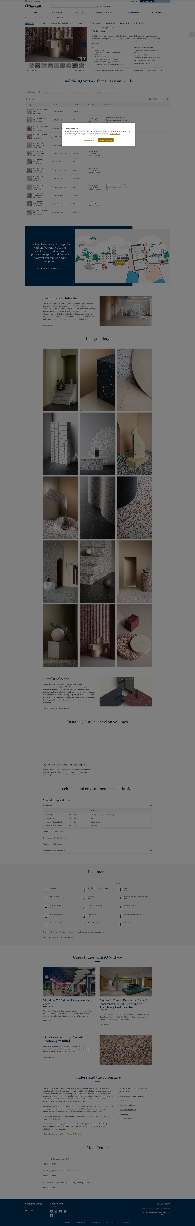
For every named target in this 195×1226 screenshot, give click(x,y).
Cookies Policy (115, 134)
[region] (98, 134)
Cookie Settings (89, 140)
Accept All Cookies (106, 140)
